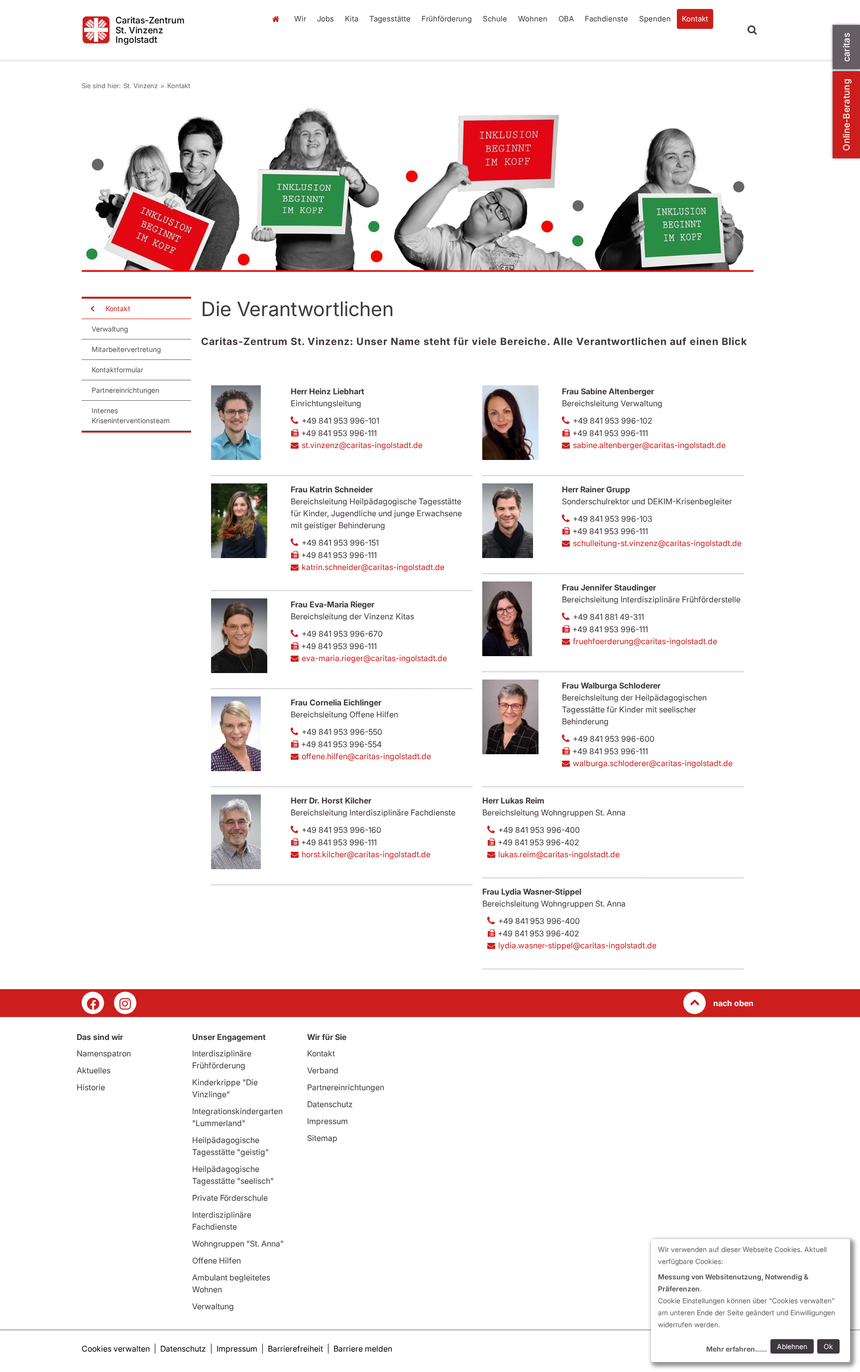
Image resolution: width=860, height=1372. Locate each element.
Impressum (327, 1121)
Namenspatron (104, 1053)
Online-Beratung (846, 115)
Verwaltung (110, 329)
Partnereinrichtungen (125, 390)
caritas (846, 47)
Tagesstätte (390, 18)
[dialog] (750, 1300)
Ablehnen (792, 1346)
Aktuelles (93, 1070)
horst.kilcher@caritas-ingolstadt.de (366, 854)
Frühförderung (447, 18)
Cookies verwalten (116, 1349)
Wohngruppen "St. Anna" (238, 1244)
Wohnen (532, 18)
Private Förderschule (230, 1198)
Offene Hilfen (216, 1260)
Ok (828, 1346)
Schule (495, 18)
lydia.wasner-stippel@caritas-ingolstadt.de (577, 945)
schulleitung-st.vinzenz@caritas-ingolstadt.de (657, 543)
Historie (91, 1087)
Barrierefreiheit (295, 1349)
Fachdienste (606, 18)
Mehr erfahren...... (736, 1349)
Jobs (325, 18)
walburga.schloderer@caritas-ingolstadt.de (653, 763)
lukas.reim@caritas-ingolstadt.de (559, 854)
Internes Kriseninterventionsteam (131, 415)
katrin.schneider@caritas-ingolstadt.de (373, 567)
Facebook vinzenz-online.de (93, 1003)
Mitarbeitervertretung (126, 349)
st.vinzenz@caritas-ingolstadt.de (362, 445)
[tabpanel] (417, 187)
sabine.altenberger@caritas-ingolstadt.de (649, 445)
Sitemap (322, 1138)
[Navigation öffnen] (92, 309)
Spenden (655, 18)
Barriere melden (362, 1349)
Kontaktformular (117, 369)
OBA (566, 18)
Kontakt (695, 18)
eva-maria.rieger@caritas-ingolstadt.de (374, 658)
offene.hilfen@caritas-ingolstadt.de (366, 756)
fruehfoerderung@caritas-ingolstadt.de (645, 641)
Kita (351, 18)
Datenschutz (330, 1104)
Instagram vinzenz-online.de (125, 1003)
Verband (322, 1070)
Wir (300, 18)
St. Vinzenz (278, 29)
